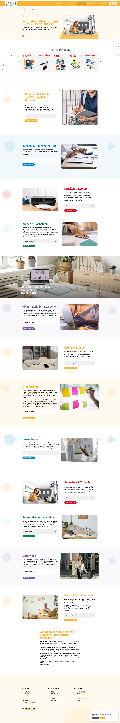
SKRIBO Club (54, 693)
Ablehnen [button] (102, 718)
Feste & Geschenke (69, 3)
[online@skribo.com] (23, 708)
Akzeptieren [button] (95, 718)
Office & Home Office (82, 698)
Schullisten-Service (81, 691)
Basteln (90, 3)
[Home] (22, 9)
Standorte (113, 3)
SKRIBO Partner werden (57, 696)
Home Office (82, 3)
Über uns (104, 3)
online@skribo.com (30, 708)
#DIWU (96, 3)
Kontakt (27, 693)
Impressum (53, 698)
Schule (58, 3)
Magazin (53, 691)
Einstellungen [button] (113, 718)
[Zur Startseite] (8, 3)
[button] (19, 61)
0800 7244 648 (29, 700)
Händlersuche (28, 696)
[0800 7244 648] (23, 700)
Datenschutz (54, 700)
